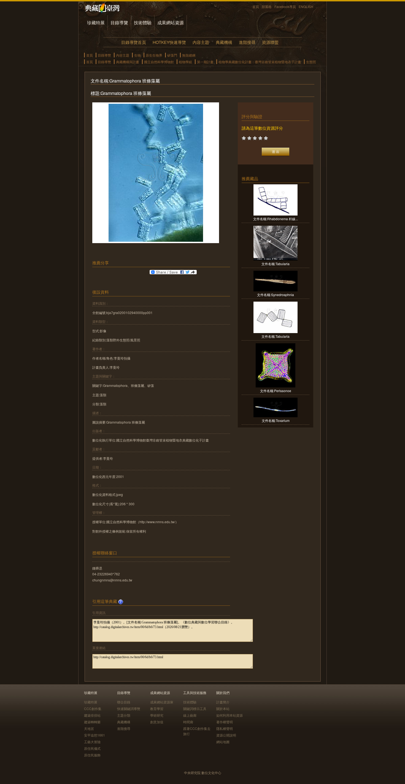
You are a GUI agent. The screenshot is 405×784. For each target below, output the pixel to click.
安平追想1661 (94, 735)
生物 (137, 55)
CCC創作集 (92, 708)
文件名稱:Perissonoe (275, 390)
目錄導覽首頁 (133, 42)
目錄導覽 (119, 22)
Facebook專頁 (285, 6)
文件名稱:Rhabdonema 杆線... (275, 218)
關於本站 (222, 708)
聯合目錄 (123, 702)
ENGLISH (306, 6)
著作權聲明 (224, 721)
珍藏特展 (96, 22)
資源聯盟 (270, 42)
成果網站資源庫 (161, 702)
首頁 (255, 6)
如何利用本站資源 (229, 715)
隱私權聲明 (224, 728)
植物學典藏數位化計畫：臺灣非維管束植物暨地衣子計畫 (259, 61)
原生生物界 (154, 55)
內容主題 (201, 42)
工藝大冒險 (92, 741)
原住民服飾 (92, 755)
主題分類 (123, 715)
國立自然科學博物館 (159, 61)
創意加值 (156, 721)
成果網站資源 (170, 22)
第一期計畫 (205, 61)
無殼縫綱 (188, 55)
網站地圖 (222, 741)
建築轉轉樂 (92, 721)
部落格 (267, 6)
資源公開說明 (226, 735)
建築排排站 (92, 715)
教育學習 (156, 708)
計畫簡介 (222, 702)
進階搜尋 (247, 42)
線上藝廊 (189, 715)
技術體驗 (143, 22)
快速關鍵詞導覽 (128, 708)
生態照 (311, 61)
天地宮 (89, 728)
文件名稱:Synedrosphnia (275, 294)
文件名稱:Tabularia (275, 263)
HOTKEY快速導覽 (169, 42)
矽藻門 (172, 55)
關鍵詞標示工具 (194, 708)
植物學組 (185, 61)
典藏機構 (224, 42)
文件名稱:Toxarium (276, 420)
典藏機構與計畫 (127, 61)
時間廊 (188, 721)
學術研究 (156, 715)
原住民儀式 (92, 748)
